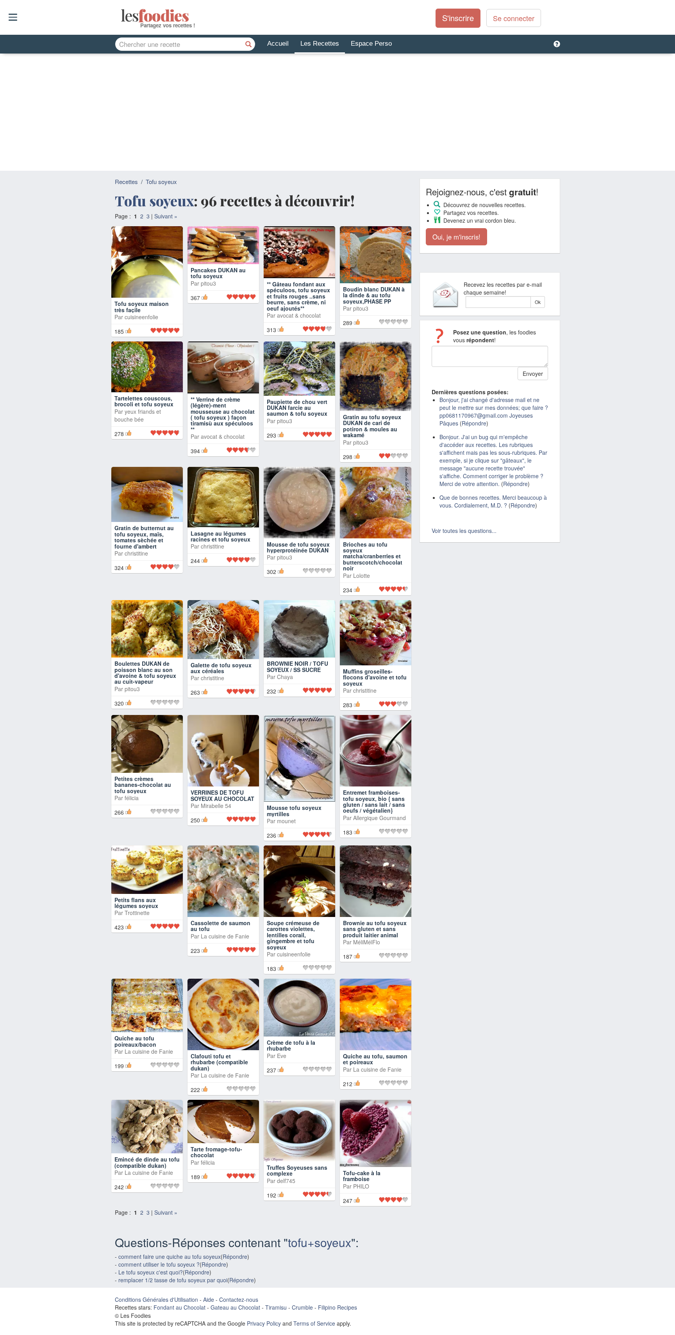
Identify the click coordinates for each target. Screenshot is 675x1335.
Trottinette (137, 913)
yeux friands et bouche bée (137, 415)
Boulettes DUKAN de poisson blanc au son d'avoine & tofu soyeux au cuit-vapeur (145, 672)
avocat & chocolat (299, 315)
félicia (132, 798)
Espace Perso (371, 43)
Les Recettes (319, 43)
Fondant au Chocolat (179, 1307)
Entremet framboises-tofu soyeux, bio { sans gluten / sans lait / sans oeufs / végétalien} (374, 801)
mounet (286, 821)
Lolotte (361, 575)
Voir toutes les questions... (464, 530)
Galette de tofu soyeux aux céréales (221, 668)
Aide (208, 1299)
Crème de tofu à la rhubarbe (291, 1045)
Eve (281, 1056)
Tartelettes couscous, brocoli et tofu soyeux (143, 401)
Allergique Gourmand (379, 818)
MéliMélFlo (366, 942)
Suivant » (165, 216)
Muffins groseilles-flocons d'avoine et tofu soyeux (375, 677)
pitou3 (208, 283)
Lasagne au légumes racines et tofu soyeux (220, 536)
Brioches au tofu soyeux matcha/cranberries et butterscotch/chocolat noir (372, 556)
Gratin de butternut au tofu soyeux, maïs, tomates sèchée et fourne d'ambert (144, 537)
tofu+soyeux (319, 1242)
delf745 (286, 1181)
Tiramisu (276, 1307)
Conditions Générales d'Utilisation (156, 1299)
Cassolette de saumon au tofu (220, 926)
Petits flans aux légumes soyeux (136, 903)
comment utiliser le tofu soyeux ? (159, 1264)
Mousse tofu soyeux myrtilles (294, 810)
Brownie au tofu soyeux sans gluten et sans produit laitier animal (375, 929)
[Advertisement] (337, 112)
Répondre (235, 1256)
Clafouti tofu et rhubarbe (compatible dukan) (219, 1062)
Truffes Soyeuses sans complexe (297, 1170)
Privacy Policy (264, 1323)
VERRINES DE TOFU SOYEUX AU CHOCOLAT (222, 795)
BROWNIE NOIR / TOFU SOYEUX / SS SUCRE (297, 666)
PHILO (361, 1186)
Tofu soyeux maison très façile (141, 306)
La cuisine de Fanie (225, 936)
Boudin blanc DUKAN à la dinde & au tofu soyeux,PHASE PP (374, 295)
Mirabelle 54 (216, 806)
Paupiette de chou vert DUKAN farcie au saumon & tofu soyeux (297, 408)
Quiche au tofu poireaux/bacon (135, 1041)
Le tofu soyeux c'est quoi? (150, 1272)
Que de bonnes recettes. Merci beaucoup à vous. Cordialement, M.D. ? (493, 501)
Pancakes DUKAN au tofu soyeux (218, 273)
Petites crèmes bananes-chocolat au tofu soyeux (142, 785)
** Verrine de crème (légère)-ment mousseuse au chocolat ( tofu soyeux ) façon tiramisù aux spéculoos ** (223, 414)
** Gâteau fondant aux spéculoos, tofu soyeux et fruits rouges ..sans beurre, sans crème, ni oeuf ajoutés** (298, 296)
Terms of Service (314, 1323)
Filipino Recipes (337, 1307)
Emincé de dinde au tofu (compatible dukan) (147, 1162)
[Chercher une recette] (248, 44)
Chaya (285, 677)
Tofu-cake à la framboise (361, 1176)
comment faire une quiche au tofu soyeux (169, 1256)
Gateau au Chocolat (235, 1307)
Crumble (302, 1307)
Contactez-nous (238, 1299)
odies (122, 16)
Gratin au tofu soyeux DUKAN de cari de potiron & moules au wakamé (372, 426)
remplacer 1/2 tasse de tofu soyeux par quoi (172, 1280)
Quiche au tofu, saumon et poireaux (375, 1059)
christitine (136, 553)
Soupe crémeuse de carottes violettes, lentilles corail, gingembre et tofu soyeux (293, 935)
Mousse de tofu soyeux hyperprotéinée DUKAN (298, 547)
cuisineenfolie (141, 317)
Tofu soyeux (161, 181)
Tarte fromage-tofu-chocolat (216, 1152)
